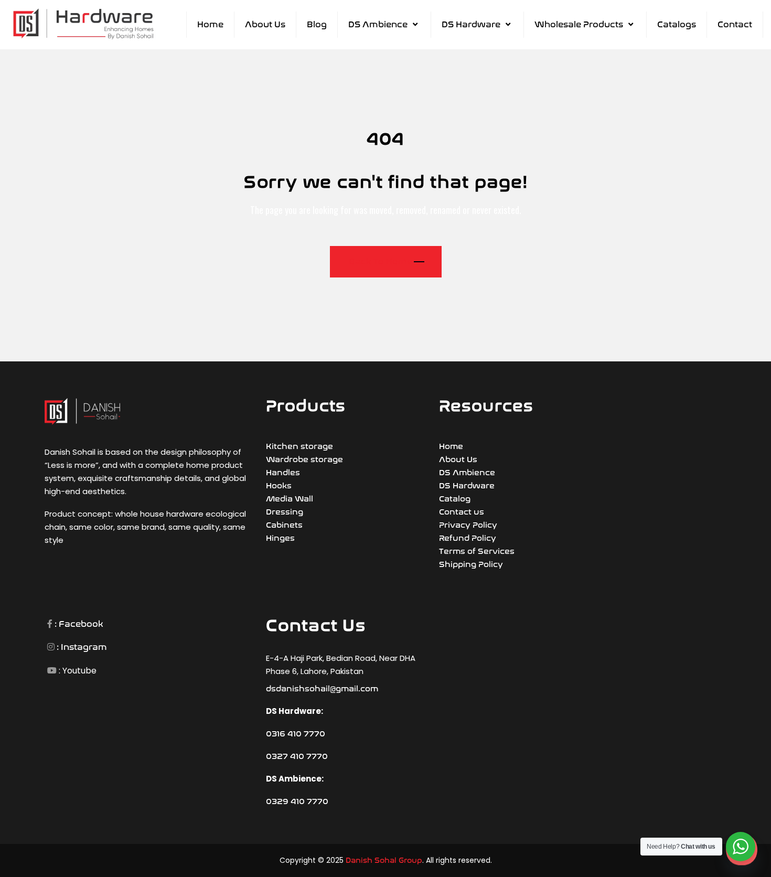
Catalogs (676, 24)
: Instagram (81, 647)
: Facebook (77, 624)
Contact (735, 24)
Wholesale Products (578, 24)
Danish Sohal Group (384, 860)
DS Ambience (378, 24)
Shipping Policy (471, 564)
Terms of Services (477, 551)
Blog (317, 24)
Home (210, 24)
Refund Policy (467, 538)
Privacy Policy (468, 525)
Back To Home (380, 261)
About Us (265, 24)
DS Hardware (471, 24)
